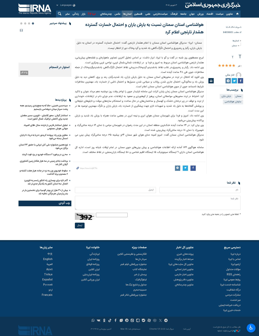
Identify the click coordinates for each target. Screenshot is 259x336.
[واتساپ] (93, 321)
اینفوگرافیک (141, 280)
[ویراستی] (121, 321)
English (48, 259)
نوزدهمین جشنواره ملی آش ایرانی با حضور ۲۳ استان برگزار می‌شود (43, 146)
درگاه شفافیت (234, 290)
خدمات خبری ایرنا (232, 310)
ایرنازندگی (95, 254)
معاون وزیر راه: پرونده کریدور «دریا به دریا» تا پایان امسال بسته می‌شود (44, 136)
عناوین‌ (229, 14)
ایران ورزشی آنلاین (90, 280)
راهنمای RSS (234, 275)
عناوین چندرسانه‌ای (184, 285)
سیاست (219, 14)
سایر (67, 14)
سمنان (234, 45)
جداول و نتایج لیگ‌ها (136, 285)
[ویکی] (98, 321)
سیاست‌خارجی (160, 14)
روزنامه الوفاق (93, 264)
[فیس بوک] (115, 321)
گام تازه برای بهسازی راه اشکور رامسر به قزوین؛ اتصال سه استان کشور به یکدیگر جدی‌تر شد (46, 182)
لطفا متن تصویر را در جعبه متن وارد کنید (221, 214)
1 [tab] (33, 23)
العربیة (50, 264)
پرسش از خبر (140, 275)
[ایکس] (160, 321)
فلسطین (138, 14)
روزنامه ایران (93, 259)
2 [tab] (29, 23)
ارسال (79, 225)
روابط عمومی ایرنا (232, 280)
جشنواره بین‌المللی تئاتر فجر (133, 295)
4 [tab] (21, 23)
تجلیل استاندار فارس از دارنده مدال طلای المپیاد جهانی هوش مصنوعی (46, 127)
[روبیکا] (154, 321)
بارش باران (226, 96)
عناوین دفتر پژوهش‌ (183, 280)
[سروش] (126, 321)
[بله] (143, 321)
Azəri (49, 269)
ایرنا (212, 5)
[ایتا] (132, 321)
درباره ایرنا (236, 254)
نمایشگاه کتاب (140, 269)
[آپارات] (149, 321)
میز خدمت (235, 300)
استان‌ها (127, 14)
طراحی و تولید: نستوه (226, 330)
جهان (192, 14)
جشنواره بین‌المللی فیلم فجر (133, 264)
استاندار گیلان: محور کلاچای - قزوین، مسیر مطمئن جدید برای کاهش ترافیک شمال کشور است (44, 117)
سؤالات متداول (233, 269)
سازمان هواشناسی (233, 102)
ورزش (200, 14)
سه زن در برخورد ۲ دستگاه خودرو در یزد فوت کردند (45, 155)
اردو (51, 290)
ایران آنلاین (94, 269)
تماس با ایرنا (234, 259)
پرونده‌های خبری (185, 254)
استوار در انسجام (59, 67)
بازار (83, 14)
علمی (147, 14)
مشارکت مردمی (233, 295)
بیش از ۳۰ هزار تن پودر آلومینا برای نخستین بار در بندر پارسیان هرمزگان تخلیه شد (45, 192)
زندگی (75, 14)
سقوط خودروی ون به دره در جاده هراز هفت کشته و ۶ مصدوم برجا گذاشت (44, 172)
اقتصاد (209, 14)
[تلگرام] (166, 321)
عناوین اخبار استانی (184, 269)
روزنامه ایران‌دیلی (91, 275)
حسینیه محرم (140, 290)
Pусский (48, 285)
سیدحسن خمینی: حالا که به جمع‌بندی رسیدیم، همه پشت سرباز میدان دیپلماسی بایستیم (44, 107)
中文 (50, 254)
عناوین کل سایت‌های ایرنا (180, 264)
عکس (117, 14)
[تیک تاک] (109, 321)
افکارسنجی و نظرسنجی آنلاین (132, 254)
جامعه (183, 14)
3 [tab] (25, 23)
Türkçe (48, 275)
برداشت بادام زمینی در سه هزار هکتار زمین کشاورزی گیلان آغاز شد (44, 162)
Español (47, 280)
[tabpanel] (44, 52)
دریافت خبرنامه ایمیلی (230, 305)
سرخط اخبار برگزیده (184, 259)
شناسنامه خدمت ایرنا (230, 285)
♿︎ (251, 328)
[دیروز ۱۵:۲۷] (44, 45)
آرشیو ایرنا (236, 264)
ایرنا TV (91, 14)
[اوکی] (104, 321)
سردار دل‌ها (141, 259)
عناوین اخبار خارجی (184, 275)
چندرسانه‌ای (106, 14)
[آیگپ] (137, 321)
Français (47, 295)
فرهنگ (174, 14)
